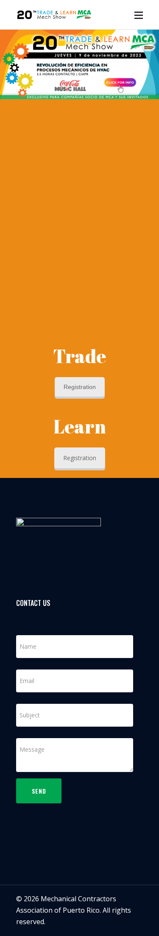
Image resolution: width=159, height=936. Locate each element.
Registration (80, 386)
